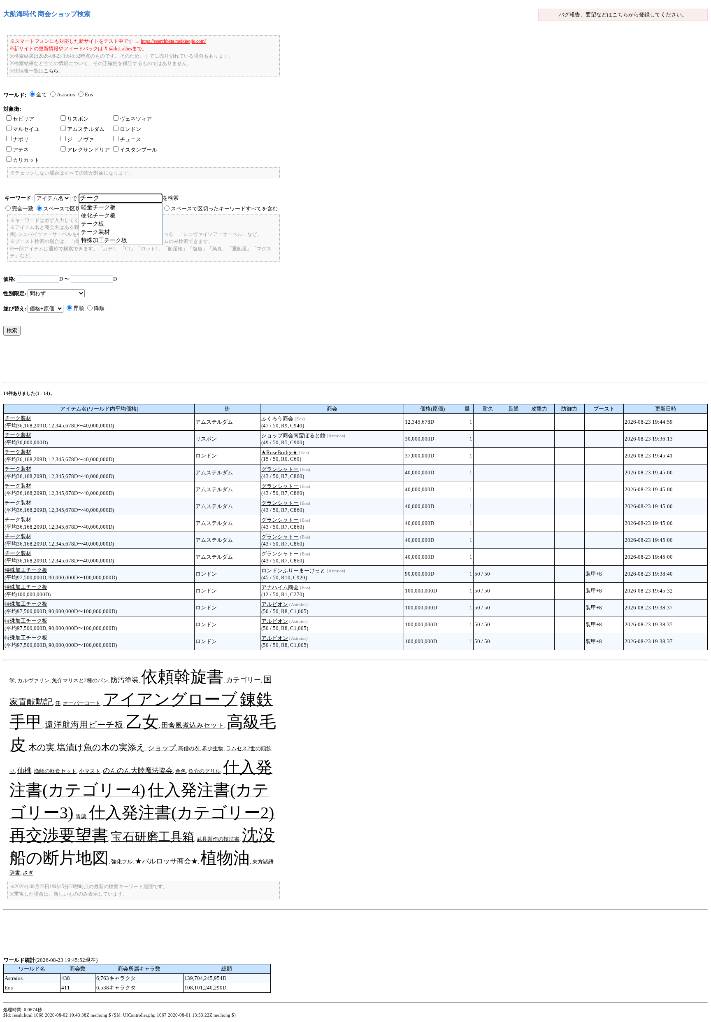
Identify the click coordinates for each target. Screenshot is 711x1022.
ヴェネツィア (136, 119)
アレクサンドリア (88, 150)
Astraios (66, 94)
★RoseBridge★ (279, 452)
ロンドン (130, 129)
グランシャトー (280, 469)
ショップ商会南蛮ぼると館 (293, 435)
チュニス (130, 139)
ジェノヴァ (80, 139)
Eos (89, 94)
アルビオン (274, 604)
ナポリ (21, 139)
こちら (620, 15)
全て (41, 94)
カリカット (26, 160)
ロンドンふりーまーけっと (293, 570)
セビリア (23, 119)
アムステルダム (86, 129)
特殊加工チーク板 (26, 570)
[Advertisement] (153, 360)
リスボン (77, 119)
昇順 (78, 308)
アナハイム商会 (280, 587)
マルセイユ (26, 129)
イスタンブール (138, 150)
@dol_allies (120, 48)
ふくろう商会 (277, 418)
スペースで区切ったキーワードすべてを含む (224, 208)
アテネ (21, 150)
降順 (99, 308)
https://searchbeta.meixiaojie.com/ (173, 41)
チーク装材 (18, 418)
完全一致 (22, 208)
